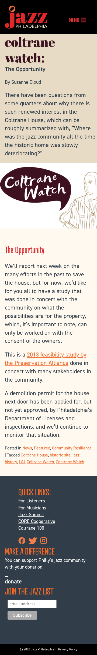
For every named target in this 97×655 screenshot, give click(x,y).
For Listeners (31, 501)
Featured (42, 448)
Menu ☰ (77, 19)
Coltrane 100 (31, 528)
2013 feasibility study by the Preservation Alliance (45, 359)
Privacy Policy (67, 649)
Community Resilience (72, 448)
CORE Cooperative (36, 521)
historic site (60, 455)
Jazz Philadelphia (26, 17)
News (27, 448)
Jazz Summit (31, 514)
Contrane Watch (70, 462)
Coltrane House (34, 455)
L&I (22, 462)
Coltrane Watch (40, 462)
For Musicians (32, 508)
